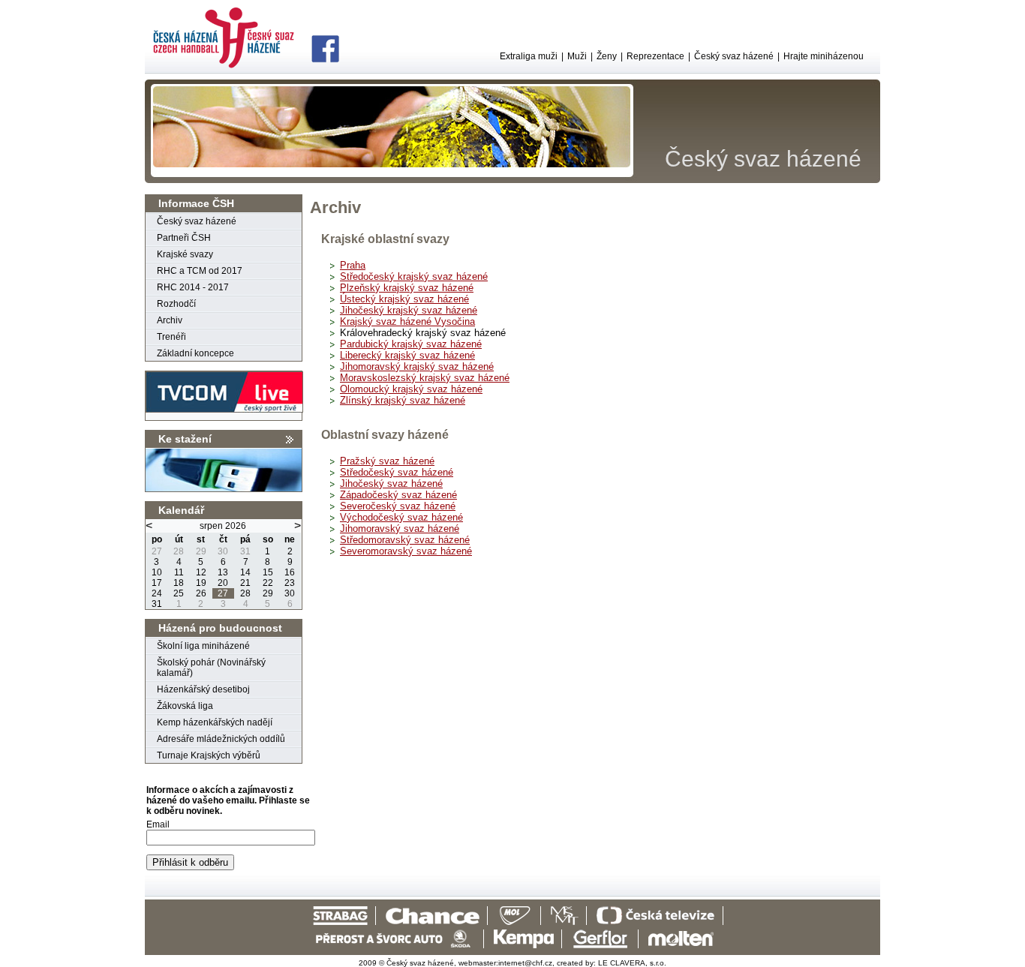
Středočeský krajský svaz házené (414, 276)
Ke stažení (185, 439)
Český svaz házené (734, 56)
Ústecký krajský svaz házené (404, 299)
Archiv (169, 320)
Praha (352, 265)
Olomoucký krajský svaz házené (411, 389)
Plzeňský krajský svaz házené (406, 287)
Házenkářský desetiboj (203, 689)
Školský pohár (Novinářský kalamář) (211, 667)
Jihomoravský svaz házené (399, 528)
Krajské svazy (185, 254)
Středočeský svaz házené (396, 472)
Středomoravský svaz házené (405, 539)
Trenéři (171, 337)
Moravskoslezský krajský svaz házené (424, 377)
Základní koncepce (195, 353)
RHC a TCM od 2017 (199, 271)
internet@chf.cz (525, 963)
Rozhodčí (176, 304)
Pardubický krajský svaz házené (411, 344)
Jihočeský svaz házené (391, 483)
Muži (577, 56)
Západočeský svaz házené (398, 494)
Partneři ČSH (184, 238)
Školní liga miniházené (203, 646)
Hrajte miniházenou (823, 56)
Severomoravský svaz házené (406, 551)
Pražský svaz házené (387, 461)
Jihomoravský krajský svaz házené (417, 366)
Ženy (607, 56)
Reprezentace (655, 56)
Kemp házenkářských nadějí (214, 722)
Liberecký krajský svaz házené (407, 355)
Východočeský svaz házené (401, 517)
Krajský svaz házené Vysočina (407, 321)
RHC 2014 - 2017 (193, 287)
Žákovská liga (185, 706)
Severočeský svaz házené (397, 506)
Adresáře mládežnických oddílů (221, 739)
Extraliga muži (529, 56)
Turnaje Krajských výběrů (208, 755)
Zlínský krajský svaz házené (402, 400)
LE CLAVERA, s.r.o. (632, 963)
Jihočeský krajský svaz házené (408, 310)
